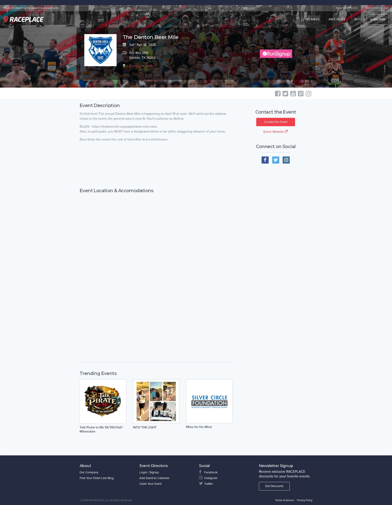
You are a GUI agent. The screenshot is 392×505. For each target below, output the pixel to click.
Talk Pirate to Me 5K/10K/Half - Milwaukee (102, 429)
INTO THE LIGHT (145, 427)
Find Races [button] (312, 19)
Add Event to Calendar (154, 478)
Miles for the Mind (199, 427)
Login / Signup (149, 472)
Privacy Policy (304, 500)
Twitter (208, 484)
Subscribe (378, 19)
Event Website (274, 132)
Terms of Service (284, 500)
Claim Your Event (150, 484)
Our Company (89, 472)
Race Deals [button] (337, 19)
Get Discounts (274, 486)
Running (135, 66)
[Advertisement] (156, 165)
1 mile (149, 66)
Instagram (210, 478)
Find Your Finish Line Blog (97, 478)
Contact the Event (275, 122)
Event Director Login (377, 8)
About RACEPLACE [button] (346, 8)
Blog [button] (358, 19)
